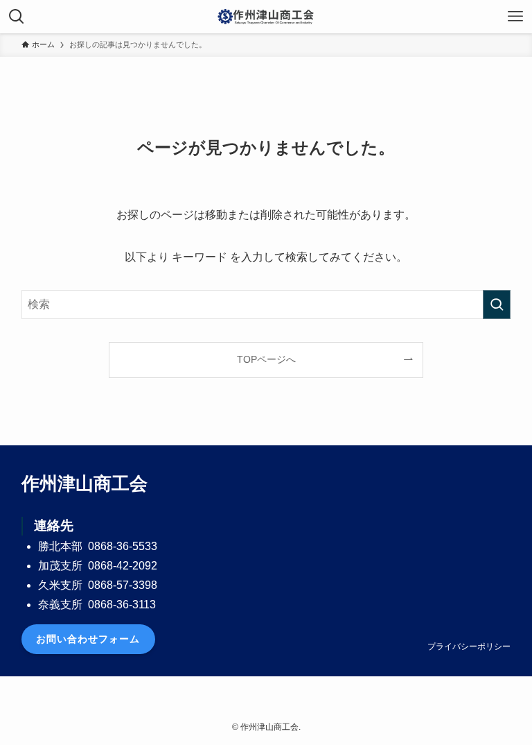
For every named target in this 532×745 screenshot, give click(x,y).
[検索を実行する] (497, 304)
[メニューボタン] (515, 16)
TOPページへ (266, 359)
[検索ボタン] (16, 16)
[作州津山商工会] (266, 16)
